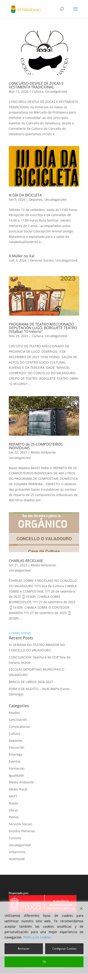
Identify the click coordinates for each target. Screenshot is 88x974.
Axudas (14, 712)
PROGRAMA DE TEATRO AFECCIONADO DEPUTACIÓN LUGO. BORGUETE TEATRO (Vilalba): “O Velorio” (43, 328)
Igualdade (16, 775)
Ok (44, 962)
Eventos (15, 761)
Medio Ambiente (43, 452)
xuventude (17, 859)
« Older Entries (20, 633)
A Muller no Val (21, 255)
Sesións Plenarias (22, 831)
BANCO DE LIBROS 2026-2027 (31, 682)
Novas (13, 803)
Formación (17, 768)
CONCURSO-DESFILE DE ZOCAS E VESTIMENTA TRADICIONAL (36, 85)
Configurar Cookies (64, 948)
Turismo (15, 838)
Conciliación (18, 719)
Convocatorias (19, 726)
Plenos (14, 817)
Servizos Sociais (42, 260)
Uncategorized (56, 91)
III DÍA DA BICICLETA (25, 195)
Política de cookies (37, 937)
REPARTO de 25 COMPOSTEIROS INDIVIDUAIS (36, 446)
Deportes (36, 199)
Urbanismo (17, 852)
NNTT (13, 796)
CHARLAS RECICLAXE (26, 560)
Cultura (37, 91)
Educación (16, 747)
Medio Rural (18, 789)
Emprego (15, 754)
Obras (13, 810)
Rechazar (24, 948)
